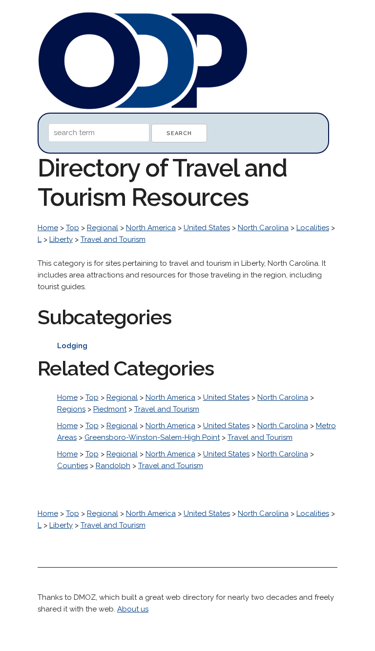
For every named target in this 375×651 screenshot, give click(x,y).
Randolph (113, 465)
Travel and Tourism (113, 239)
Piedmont (109, 409)
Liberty (61, 239)
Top (72, 227)
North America (151, 227)
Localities (312, 227)
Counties (72, 465)
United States (207, 227)
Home (48, 227)
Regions (71, 409)
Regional (102, 227)
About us (132, 609)
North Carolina (263, 227)
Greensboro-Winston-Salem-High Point (152, 437)
